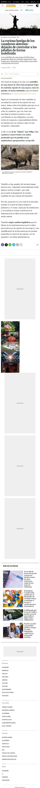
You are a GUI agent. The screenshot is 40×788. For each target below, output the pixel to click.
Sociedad (5, 677)
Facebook (5, 771)
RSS (3, 750)
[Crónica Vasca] (12, 5)
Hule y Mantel (6, 726)
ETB (22, 1)
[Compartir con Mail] (17, 244)
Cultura (5, 683)
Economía (5, 667)
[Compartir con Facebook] (2, 244)
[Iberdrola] (29, 10)
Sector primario (14, 74)
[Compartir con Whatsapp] (9, 244)
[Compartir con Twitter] (6, 244)
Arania (27, 1)
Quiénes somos (7, 737)
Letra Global (6, 716)
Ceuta (9, 1)
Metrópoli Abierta (8, 710)
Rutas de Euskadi (8, 692)
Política (4, 674)
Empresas (5, 670)
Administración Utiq (9, 759)
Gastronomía (6, 689)
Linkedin (5, 777)
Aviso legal (6, 747)
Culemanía (5, 713)
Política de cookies (8, 753)
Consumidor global (9, 723)
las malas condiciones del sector (23, 93)
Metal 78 (33, 1)
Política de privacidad (9, 756)
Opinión (4, 680)
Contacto (5, 743)
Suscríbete (5, 740)
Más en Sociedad (10, 566)
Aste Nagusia (16, 1)
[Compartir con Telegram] (13, 244)
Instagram (5, 780)
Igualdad (5, 696)
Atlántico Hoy (7, 720)
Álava (6, 74)
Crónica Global (7, 707)
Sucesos (5, 686)
